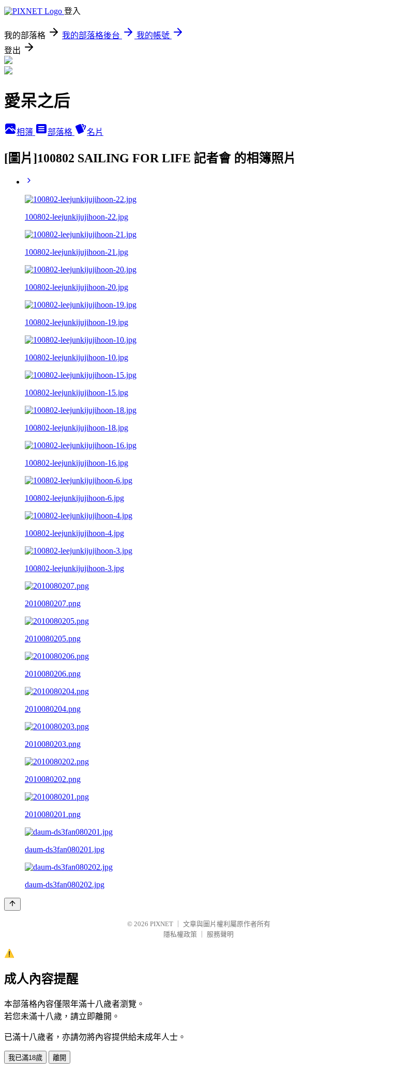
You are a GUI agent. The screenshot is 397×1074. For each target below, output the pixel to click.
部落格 (61, 132)
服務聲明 (220, 934)
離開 (59, 1058)
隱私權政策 (180, 934)
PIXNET (161, 924)
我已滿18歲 (25, 1058)
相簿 (26, 132)
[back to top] (12, 904)
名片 (95, 132)
